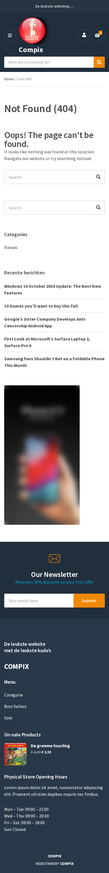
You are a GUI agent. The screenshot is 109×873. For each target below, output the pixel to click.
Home (9, 78)
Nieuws (11, 247)
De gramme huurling (50, 745)
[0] (97, 35)
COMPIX (54, 856)
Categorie (13, 695)
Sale (8, 717)
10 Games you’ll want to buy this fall (41, 306)
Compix (31, 49)
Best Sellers (15, 706)
